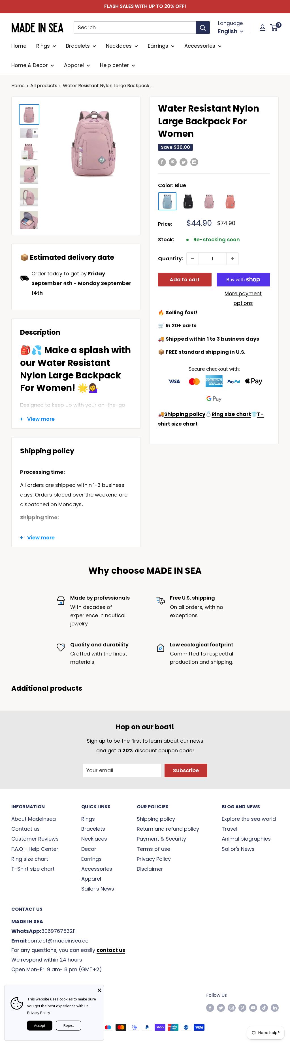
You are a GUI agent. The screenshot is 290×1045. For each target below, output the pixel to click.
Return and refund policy (168, 828)
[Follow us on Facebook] (210, 1007)
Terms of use (153, 849)
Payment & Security (161, 838)
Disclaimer (150, 868)
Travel (229, 828)
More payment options (243, 298)
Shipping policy (156, 818)
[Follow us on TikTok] (264, 1007)
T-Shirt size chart (33, 868)
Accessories (199, 45)
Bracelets (78, 45)
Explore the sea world (249, 818)
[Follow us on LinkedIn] (275, 1007)
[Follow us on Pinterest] (242, 1007)
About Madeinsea (33, 818)
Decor (88, 849)
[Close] (99, 989)
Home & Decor (29, 65)
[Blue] (167, 201)
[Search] (203, 27)
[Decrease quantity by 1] (193, 259)
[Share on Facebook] (162, 162)
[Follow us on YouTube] (253, 1007)
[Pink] (230, 201)
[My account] (262, 27)
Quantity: (170, 258)
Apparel (74, 65)
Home (18, 45)
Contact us (25, 828)
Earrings (158, 45)
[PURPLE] (209, 201)
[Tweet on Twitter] (183, 162)
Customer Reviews (35, 838)
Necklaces (119, 45)
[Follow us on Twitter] (221, 1007)
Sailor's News (97, 888)
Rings (43, 45)
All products (43, 85)
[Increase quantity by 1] (232, 259)
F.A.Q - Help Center (34, 849)
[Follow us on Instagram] (232, 1007)
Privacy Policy (154, 858)
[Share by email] (194, 162)
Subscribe (186, 770)
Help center (114, 65)
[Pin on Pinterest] (173, 162)
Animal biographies (246, 838)
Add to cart (185, 279)
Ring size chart (29, 858)
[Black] (188, 201)
